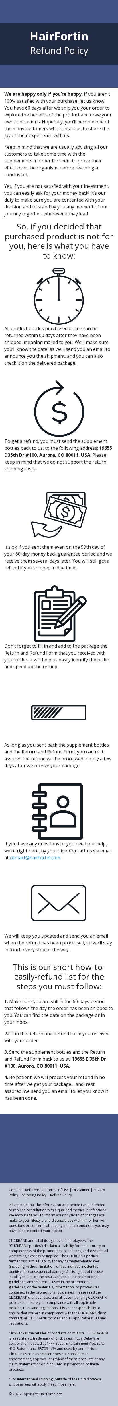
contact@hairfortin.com (35, 857)
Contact (15, 1189)
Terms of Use (58, 1189)
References (34, 1189)
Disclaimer (81, 1189)
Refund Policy (61, 1195)
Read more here (61, 1384)
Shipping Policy (34, 1195)
